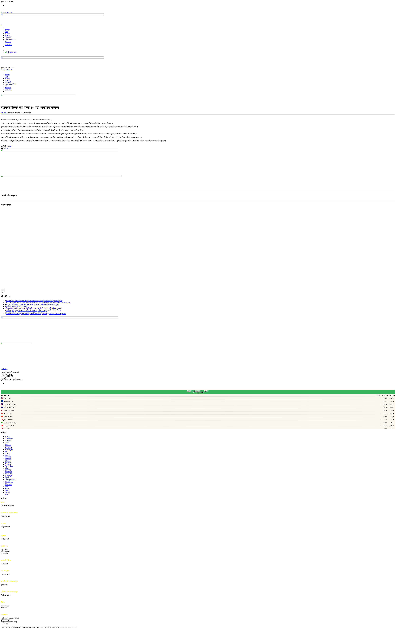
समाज (6, 490)
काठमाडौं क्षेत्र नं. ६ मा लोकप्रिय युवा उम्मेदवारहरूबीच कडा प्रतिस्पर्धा (26, 312)
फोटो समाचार (9, 474)
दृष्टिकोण (7, 461)
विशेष (6, 32)
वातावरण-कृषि (9, 483)
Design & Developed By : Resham (68, 627)
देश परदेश (8, 464)
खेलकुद (7, 453)
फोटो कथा (8, 470)
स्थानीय (7, 34)
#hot (6, 148)
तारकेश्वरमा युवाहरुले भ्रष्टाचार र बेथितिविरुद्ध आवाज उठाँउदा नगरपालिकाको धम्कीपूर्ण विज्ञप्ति (33, 310)
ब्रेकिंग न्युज (8, 475)
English (7, 442)
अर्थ (6, 41)
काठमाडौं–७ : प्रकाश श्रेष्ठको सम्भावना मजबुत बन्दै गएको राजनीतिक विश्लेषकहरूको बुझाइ (32, 304)
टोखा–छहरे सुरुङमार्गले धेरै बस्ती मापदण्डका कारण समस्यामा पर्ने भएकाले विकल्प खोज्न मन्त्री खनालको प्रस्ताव (38, 303)
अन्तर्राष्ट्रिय (8, 448)
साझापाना (3, 112)
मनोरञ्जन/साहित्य (10, 39)
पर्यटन (7, 468)
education (8, 440)
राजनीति (7, 35)
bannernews (9, 438)
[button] (1, 292)
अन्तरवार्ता (8, 43)
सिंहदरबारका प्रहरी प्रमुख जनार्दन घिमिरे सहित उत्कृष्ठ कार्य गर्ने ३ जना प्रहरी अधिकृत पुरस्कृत (33, 308)
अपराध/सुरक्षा (9, 449)
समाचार (7, 30)
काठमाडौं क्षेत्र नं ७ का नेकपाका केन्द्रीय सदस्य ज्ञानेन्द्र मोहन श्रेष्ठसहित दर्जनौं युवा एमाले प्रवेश (34, 301)
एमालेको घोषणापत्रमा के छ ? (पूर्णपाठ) (17, 306)
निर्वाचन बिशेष (9, 466)
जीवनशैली (8, 37)
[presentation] (2, 290)
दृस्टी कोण (8, 462)
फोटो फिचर (8, 472)
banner (7, 436)
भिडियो (7, 477)
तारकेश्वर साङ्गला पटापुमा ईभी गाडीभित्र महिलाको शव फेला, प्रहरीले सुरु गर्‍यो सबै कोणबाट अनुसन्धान (36, 314)
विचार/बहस (8, 45)
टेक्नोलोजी (8, 459)
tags (6, 444)
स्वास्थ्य (7, 494)
